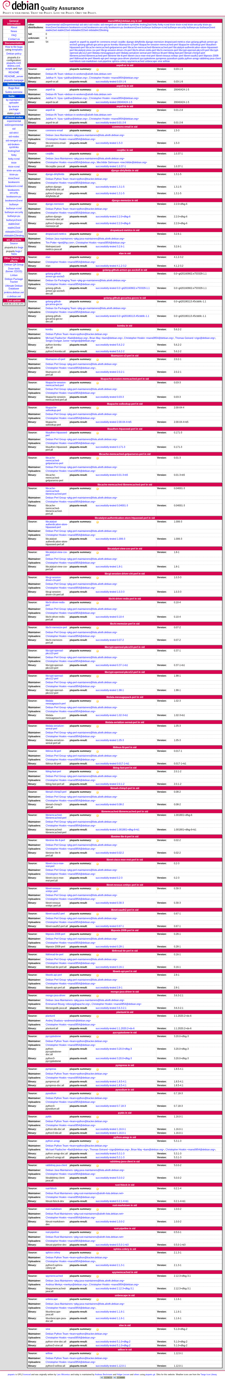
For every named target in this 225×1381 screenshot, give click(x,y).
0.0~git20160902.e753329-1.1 (133, 288)
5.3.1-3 (120, 1153)
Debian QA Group (14, 264)
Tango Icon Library (209, 1374)
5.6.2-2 (120, 344)
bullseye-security (14, 212)
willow (166, 61)
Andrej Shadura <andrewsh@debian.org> (68, 1020)
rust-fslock (75, 61)
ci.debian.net (14, 296)
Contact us (14, 39)
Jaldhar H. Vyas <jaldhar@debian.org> (67, 77)
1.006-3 (121, 539)
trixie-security (14, 170)
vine (160, 61)
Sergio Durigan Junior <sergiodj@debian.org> (71, 340)
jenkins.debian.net (14, 292)
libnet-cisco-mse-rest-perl (141, 55)
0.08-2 (120, 804)
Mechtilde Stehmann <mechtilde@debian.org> (122, 162)
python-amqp (192, 58)
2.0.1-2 (120, 784)
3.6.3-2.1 (121, 1008)
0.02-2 (120, 852)
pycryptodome (147, 58)
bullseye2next (13, 220)
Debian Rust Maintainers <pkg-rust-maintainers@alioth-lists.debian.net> (85, 1193)
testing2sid (14, 151)
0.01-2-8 (121, 122)
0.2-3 (119, 878)
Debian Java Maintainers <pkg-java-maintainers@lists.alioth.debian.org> (85, 135)
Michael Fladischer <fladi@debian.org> (67, 338)
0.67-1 (120, 926)
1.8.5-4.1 (121, 1081)
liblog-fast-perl (176, 53)
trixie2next (13, 178)
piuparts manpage (14, 80)
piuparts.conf (14, 63)
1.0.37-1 (121, 166)
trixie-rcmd (14, 166)
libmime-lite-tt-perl (117, 55)
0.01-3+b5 (122, 475)
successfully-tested (106, 81)
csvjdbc (122, 42)
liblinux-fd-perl (160, 53)
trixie (14, 162)
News (14, 31)
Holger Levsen (123, 1374)
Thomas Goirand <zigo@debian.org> (195, 338)
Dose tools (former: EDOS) (14, 270)
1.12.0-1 (121, 1366)
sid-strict (13, 132)
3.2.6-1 (120, 246)
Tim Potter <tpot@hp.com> (60, 242)
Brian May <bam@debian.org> (106, 338)
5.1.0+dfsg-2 (123, 1341)
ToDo (14, 254)
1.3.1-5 (120, 186)
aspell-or (74, 42)
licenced (27, 1374)
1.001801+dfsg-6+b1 (128, 829)
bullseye (14, 204)
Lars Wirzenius (63, 1374)
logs (20, 68)
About (14, 27)
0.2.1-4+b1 (123, 1201)
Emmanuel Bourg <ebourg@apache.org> (68, 1004)
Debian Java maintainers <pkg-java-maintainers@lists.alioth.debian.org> (85, 238)
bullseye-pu (14, 216)
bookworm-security (14, 191)
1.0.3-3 (120, 591)
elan (188, 42)
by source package (14, 108)
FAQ (13, 35)
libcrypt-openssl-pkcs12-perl (55, 677)
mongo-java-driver (119, 58)
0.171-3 (121, 447)
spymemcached (135, 61)
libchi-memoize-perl (167, 50)
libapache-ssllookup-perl (192, 44)
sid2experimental (14, 125)
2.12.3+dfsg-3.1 (125, 1288)
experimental (14, 121)
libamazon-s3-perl (129, 44)
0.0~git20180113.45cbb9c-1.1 (133, 316)
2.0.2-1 (120, 372)
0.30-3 (120, 903)
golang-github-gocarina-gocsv (94, 44)
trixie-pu (13, 174)
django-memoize (155, 42)
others (136, 1374)
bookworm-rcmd (14, 186)
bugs (20, 247)
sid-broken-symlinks (14, 145)
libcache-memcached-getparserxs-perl (106, 47)
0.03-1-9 (121, 81)
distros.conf (13, 65)
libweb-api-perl (101, 58)
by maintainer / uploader (14, 101)
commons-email (108, 42)
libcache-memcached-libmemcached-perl (150, 47)
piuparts (11, 1374)
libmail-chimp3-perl (194, 53)
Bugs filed (13, 88)
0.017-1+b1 (123, 763)
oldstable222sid (13, 231)
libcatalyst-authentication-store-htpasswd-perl (57, 524)
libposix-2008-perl (55, 934)
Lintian (14, 275)
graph (17, 113)
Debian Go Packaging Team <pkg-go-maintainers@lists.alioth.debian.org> (86, 280)
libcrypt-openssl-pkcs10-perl (194, 50)
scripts (8, 68)
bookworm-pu (13, 196)
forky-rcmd (14, 159)
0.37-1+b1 (122, 665)
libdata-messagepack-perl (106, 53)
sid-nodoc (14, 136)
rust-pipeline (104, 61)
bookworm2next (13, 200)
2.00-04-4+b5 (124, 422)
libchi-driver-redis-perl (144, 50)
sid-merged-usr (14, 140)
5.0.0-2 (120, 1177)
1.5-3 (119, 143)
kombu (114, 44)
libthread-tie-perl (83, 58)
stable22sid (14, 227)
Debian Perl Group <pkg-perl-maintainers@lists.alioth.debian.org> (81, 364)
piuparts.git (150, 1374)
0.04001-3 (122, 505)
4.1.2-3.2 (121, 266)
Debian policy (13, 53)
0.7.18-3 (121, 1106)
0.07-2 (120, 640)
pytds (181, 58)
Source (14, 243)
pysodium (172, 58)
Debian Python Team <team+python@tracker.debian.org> (77, 179)
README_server (13, 76)
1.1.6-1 (120, 1311)
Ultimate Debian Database (14, 287)
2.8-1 (119, 987)
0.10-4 (120, 617)
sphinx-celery (119, 61)
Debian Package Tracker (14, 280)
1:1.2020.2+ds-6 (126, 1028)
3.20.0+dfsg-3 (124, 1049)
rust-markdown (89, 61)
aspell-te (94, 42)
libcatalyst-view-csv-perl (87, 50)
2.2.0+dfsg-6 (123, 216)
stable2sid (13, 224)
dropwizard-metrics (175, 42)
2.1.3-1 (120, 1265)
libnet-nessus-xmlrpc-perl (169, 55)
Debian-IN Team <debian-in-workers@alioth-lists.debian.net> (79, 74)
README (14, 72)
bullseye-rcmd (14, 208)
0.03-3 (120, 397)
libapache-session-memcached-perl (158, 44)
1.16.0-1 (121, 1129)
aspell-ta (84, 42)
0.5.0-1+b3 (123, 1244)
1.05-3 (120, 740)
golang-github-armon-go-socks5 (55, 275)
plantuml (134, 58)
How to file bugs (14, 47)
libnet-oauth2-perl (193, 55)
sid (17, 96)
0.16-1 (120, 967)
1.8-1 (119, 566)
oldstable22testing (14, 235)
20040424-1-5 (124, 102)
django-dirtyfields (135, 42)
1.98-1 (120, 690)
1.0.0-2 (120, 1221)
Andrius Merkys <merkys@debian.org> (67, 1284)
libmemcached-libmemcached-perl (88, 55)
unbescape (151, 61)
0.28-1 (120, 946)
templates (17, 49)
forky (14, 155)
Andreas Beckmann (103, 1374)
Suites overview (13, 92)
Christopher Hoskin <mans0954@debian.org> (114, 77)
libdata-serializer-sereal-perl (136, 53)
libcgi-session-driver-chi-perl (116, 50)
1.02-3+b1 (122, 715)
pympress (161, 58)
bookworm (14, 182)
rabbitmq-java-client (210, 58)
